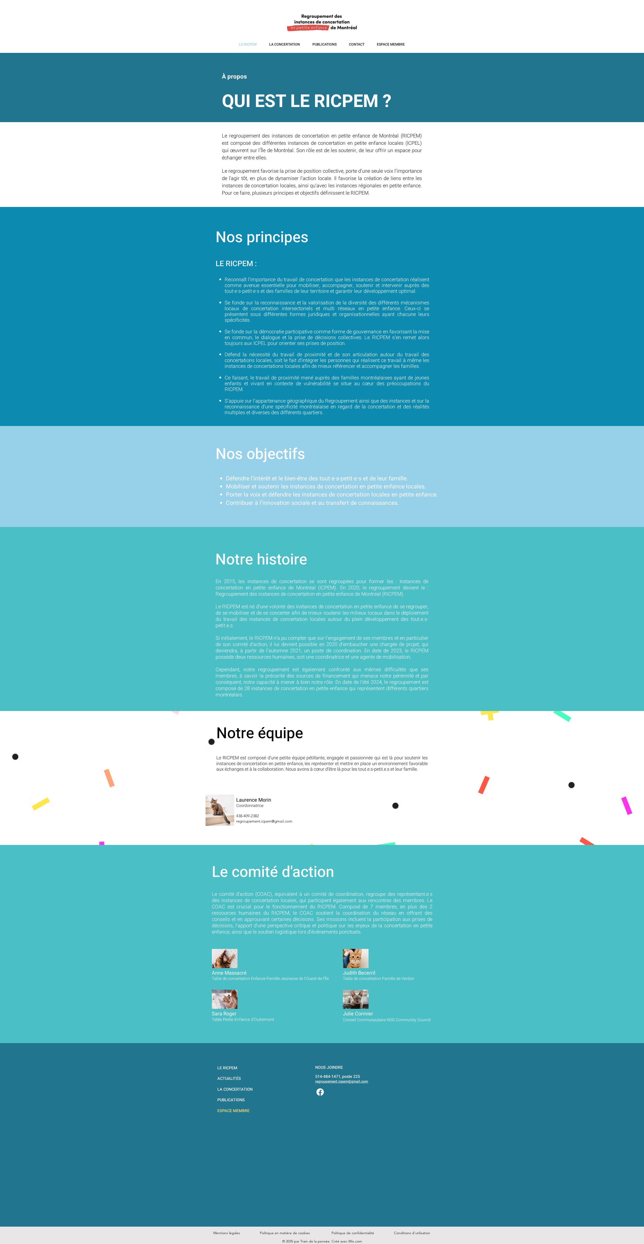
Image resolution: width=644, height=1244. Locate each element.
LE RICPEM (227, 1068)
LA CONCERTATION (235, 1089)
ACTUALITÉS (229, 1079)
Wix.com (355, 1241)
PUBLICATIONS (231, 1100)
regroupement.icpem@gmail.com (341, 1081)
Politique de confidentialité (353, 1233)
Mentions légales (226, 1233)
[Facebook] (320, 1092)
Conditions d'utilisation (412, 1233)
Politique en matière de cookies (285, 1233)
